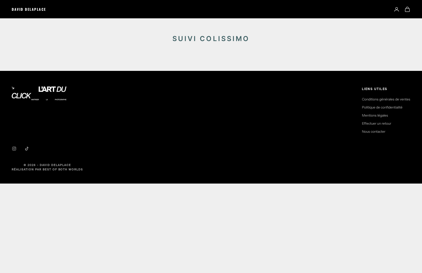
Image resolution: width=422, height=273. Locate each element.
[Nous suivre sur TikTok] (26, 148)
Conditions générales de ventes (386, 99)
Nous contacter (373, 131)
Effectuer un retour (376, 123)
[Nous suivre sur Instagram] (14, 148)
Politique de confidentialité (382, 107)
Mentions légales (375, 115)
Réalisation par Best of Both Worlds (47, 169)
